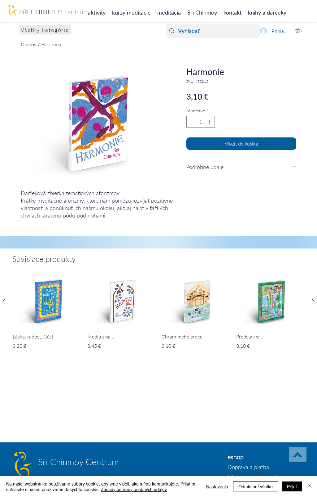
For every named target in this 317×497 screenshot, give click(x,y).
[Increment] (210, 121)
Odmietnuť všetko (255, 486)
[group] (158, 316)
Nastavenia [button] (217, 486)
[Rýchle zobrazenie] (47, 301)
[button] (300, 30)
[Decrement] (191, 121)
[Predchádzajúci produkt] (3, 301)
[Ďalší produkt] (313, 301)
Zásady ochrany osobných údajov (134, 489)
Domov (29, 44)
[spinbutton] (200, 121)
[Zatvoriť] (309, 486)
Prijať (292, 486)
